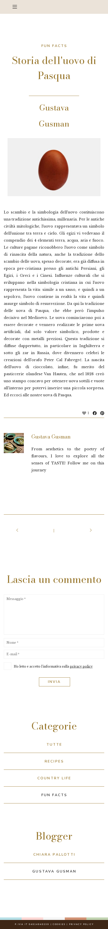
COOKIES (59, 924)
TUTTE (54, 744)
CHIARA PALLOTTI (54, 854)
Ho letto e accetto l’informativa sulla (53, 666)
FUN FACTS (54, 795)
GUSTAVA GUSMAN (54, 871)
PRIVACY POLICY (81, 924)
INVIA (54, 681)
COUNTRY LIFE (54, 778)
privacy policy (81, 666)
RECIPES (54, 761)
